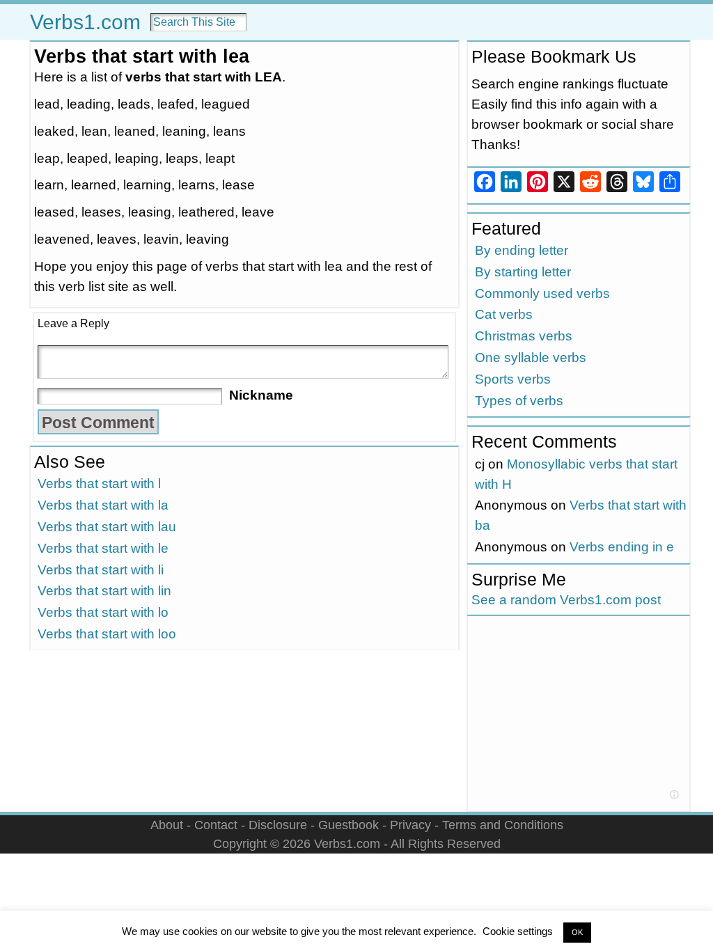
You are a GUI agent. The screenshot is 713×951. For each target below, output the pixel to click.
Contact (215, 824)
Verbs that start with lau (107, 526)
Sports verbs (513, 379)
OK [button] (577, 932)
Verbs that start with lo (103, 612)
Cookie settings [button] (518, 931)
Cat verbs (504, 314)
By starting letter (523, 272)
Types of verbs (519, 400)
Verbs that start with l (99, 483)
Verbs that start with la (103, 505)
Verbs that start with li (101, 570)
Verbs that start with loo (107, 634)
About (166, 824)
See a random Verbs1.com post (566, 599)
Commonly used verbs (542, 293)
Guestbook (348, 824)
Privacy (410, 824)
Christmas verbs (523, 336)
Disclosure (278, 824)
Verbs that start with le (103, 548)
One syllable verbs (530, 357)
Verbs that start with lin (104, 590)
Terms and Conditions (502, 824)
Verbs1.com (85, 21)
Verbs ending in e (622, 547)
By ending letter (521, 250)
